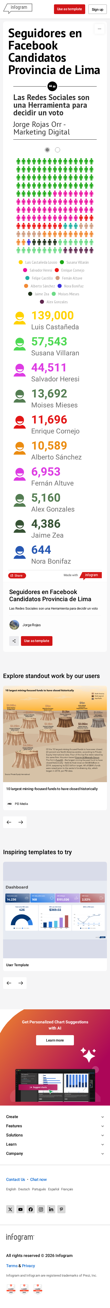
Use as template (69, 9)
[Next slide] (21, 822)
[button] (39, 262)
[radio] (50, 149)
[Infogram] (17, 9)
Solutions (14, 1135)
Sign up (97, 9)
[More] (99, 29)
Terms (12, 1265)
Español (53, 1189)
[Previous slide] (9, 822)
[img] (55, 178)
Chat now (38, 1179)
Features (14, 1125)
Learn (11, 1144)
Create (12, 1116)
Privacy (28, 1265)
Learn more (55, 1040)
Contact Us (15, 1179)
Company (14, 1153)
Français (67, 1189)
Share (18, 575)
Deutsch (24, 1189)
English (11, 1189)
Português (39, 1189)
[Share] (14, 641)
